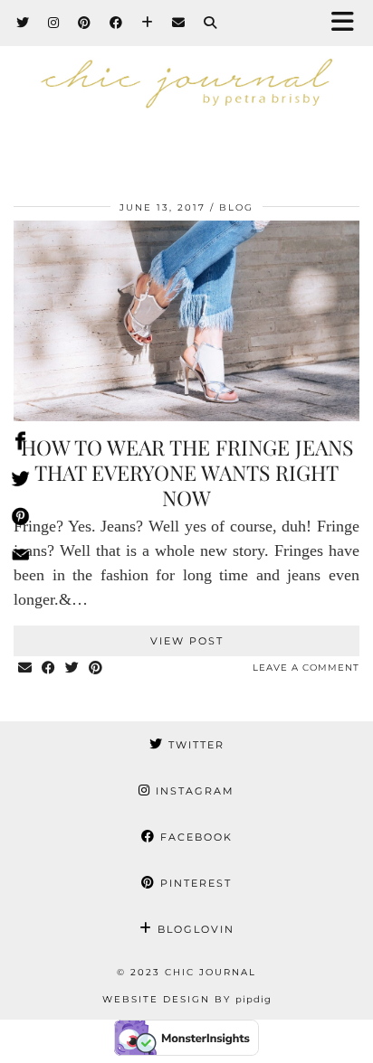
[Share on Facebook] (49, 668)
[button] (348, 23)
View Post (187, 641)
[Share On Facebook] (20, 444)
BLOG (236, 207)
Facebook (194, 837)
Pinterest (194, 883)
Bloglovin (193, 929)
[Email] (179, 22)
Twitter (194, 744)
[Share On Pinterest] (20, 520)
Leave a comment (306, 667)
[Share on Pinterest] (96, 668)
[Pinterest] (84, 22)
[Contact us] (20, 558)
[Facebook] (116, 22)
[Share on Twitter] (72, 668)
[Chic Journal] (186, 89)
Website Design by (187, 999)
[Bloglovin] (147, 22)
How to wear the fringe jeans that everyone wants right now (187, 472)
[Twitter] (23, 22)
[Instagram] (54, 22)
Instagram (192, 791)
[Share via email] (25, 668)
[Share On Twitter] (20, 482)
